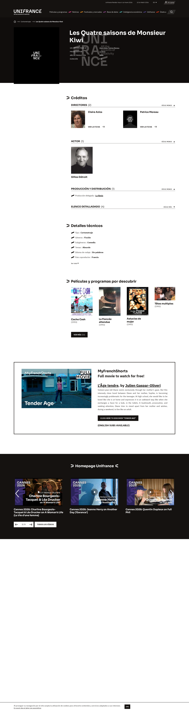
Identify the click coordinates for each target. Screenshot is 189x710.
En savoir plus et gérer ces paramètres (27, 708)
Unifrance (151, 12)
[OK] (127, 707)
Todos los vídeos (45, 524)
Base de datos (112, 12)
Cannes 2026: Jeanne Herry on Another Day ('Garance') (93, 511)
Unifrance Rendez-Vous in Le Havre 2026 (119, 2)
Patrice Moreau (113, 48)
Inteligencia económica (132, 12)
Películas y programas (58, 12)
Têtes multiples (164, 303)
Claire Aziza (103, 48)
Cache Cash (78, 319)
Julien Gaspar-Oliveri (143, 385)
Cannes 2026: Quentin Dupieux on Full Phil (149, 511)
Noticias (75, 12)
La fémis (102, 52)
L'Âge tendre (108, 385)
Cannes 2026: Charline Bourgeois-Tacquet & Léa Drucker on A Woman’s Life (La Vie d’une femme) (38, 512)
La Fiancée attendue (105, 321)
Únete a (163, 12)
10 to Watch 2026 (143, 2)
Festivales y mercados (93, 12)
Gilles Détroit (79, 177)
